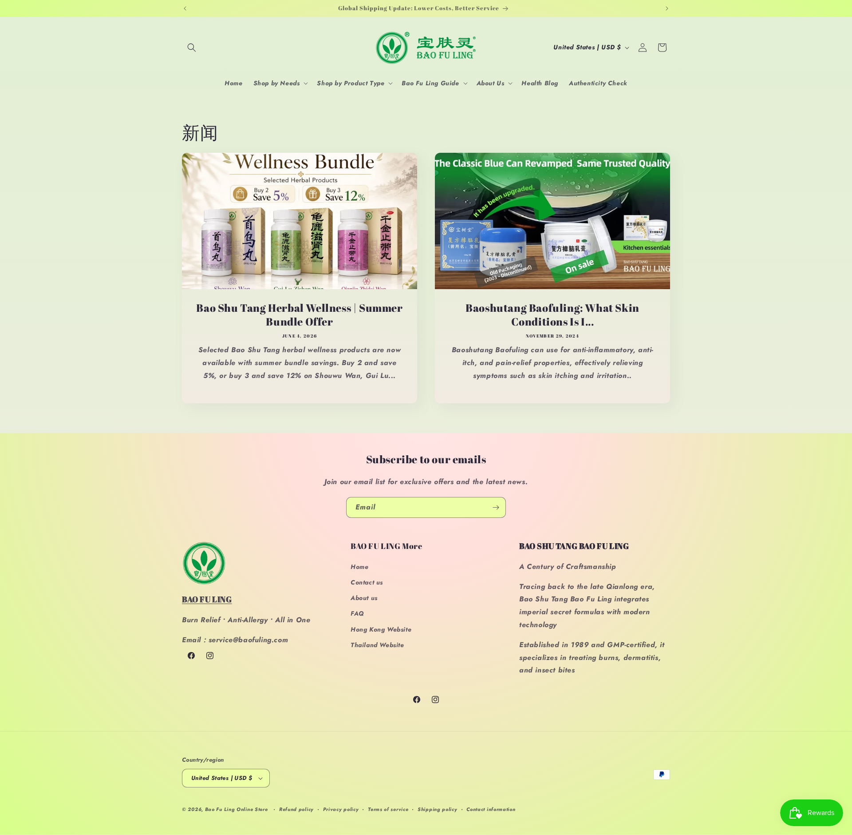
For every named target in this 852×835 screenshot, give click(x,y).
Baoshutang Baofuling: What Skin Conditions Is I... (552, 315)
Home (359, 566)
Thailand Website (377, 644)
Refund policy (296, 809)
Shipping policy (438, 809)
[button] (191, 47)
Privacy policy (341, 809)
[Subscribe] (495, 507)
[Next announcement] (667, 8)
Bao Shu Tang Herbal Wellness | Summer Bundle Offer (299, 315)
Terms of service (388, 809)
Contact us (367, 582)
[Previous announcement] (185, 8)
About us (364, 597)
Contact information (490, 809)
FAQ (357, 613)
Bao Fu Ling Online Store (236, 809)
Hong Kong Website (381, 629)
